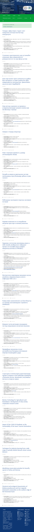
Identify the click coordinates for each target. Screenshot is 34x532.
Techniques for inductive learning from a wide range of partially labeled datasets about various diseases (16, 450)
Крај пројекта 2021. (6, 421)
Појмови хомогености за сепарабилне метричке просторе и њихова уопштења (15, 222)
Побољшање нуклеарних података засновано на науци (16, 201)
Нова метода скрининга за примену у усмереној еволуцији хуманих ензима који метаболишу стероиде (15, 108)
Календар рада (21, 513)
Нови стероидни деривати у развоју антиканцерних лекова (13, 153)
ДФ (14, 346)
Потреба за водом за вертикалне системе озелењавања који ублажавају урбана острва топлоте (16, 176)
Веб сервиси (21, 512)
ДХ (14, 321)
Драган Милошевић (15, 189)
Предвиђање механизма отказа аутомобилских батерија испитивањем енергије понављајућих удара (14, 351)
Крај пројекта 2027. (6, 52)
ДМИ (13, 240)
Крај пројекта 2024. (6, 171)
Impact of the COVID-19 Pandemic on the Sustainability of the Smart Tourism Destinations (16, 425)
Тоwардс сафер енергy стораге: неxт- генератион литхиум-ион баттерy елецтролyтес (13, 32)
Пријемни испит (21, 514)
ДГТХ (13, 197)
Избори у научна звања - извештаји (27, 517)
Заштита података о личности (27, 524)
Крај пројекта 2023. (6, 218)
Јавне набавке (28, 519)
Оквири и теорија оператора (11, 132)
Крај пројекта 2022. (6, 103)
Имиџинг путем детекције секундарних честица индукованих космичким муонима (16, 325)
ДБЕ (13, 397)
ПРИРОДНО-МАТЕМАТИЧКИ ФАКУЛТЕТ (8, 10)
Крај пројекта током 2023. (6, 321)
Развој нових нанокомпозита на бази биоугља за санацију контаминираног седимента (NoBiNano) (16, 302)
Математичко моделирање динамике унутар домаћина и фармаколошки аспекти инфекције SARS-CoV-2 (16, 277)
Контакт (20, 519)
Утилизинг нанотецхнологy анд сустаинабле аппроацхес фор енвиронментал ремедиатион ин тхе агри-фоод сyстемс (16, 57)
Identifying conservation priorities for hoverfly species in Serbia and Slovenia (16, 469)
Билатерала (11, 52)
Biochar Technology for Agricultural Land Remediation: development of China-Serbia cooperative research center (15, 401)
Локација (20, 518)
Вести (19, 511)
